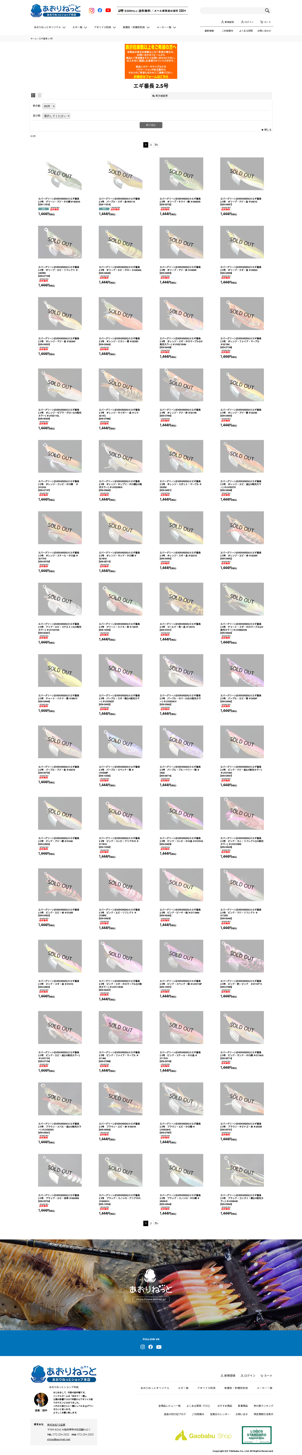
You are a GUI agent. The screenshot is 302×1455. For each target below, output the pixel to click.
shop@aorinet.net (58, 1439)
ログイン (249, 22)
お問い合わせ (264, 30)
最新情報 (209, 30)
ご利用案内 (227, 30)
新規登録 (229, 22)
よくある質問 (246, 30)
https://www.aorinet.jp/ (151, 1299)
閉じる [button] (268, 129)
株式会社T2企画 (56, 1424)
